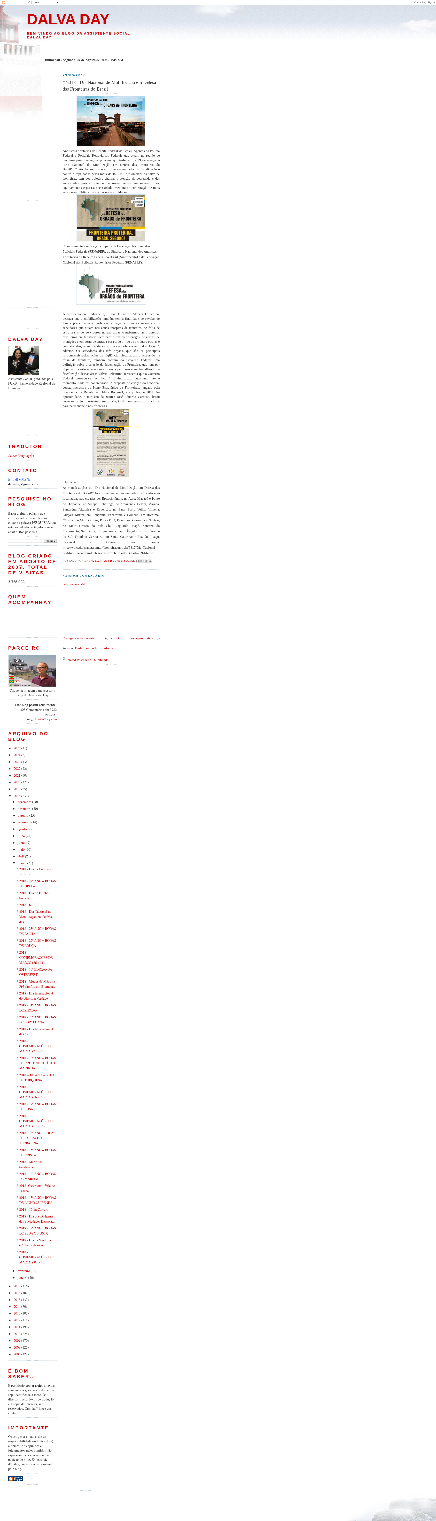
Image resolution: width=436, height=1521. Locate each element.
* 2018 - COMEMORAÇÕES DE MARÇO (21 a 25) (35, 1046)
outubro (23, 815)
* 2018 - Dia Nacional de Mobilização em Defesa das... (34, 916)
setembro (24, 822)
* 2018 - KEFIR (28, 904)
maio (22, 849)
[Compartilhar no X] (144, 561)
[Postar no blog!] (140, 561)
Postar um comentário (74, 584)
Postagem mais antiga (144, 638)
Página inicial (112, 638)
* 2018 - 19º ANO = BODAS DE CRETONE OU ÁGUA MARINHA (36, 1063)
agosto (23, 829)
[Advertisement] (84, 48)
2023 (17, 761)
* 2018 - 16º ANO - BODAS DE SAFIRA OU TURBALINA (36, 1137)
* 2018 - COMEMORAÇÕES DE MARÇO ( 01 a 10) (35, 1257)
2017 (17, 1286)
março (22, 863)
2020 (17, 782)
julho (22, 835)
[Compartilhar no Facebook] (147, 561)
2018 (17, 795)
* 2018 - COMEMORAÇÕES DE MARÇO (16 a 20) (35, 1092)
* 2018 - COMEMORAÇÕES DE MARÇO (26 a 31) (35, 957)
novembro (25, 808)
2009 (17, 1340)
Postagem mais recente (79, 638)
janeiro (23, 1277)
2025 (17, 748)
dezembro (25, 801)
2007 (17, 1354)
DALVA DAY (68, 19)
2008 (17, 1347)
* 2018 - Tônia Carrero (32, 1209)
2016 (17, 1293)
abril (21, 856)
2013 (17, 1313)
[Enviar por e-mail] (137, 561)
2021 (17, 775)
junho (22, 842)
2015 (17, 1299)
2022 (17, 768)
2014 (17, 1306)
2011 (17, 1327)
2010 (17, 1333)
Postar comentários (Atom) (94, 648)
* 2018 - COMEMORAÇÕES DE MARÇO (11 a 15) (35, 1120)
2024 (17, 755)
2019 (17, 789)
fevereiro (24, 1270)
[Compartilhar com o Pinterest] (150, 561)
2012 (17, 1320)
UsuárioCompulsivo (46, 719)
